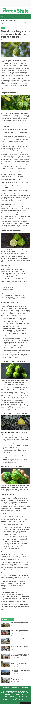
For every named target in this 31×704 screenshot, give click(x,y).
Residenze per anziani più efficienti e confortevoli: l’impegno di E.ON (19, 639)
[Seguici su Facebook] (5, 16)
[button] (29, 16)
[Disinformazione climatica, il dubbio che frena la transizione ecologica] (5, 648)
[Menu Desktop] (2, 16)
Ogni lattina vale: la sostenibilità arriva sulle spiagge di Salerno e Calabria (20, 655)
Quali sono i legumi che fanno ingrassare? (15, 129)
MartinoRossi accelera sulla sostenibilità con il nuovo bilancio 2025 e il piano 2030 (20, 623)
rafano (3, 437)
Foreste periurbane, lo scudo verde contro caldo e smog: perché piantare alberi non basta (19, 663)
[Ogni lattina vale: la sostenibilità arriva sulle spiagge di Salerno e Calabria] (5, 656)
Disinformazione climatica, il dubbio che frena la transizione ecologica (20, 647)
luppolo (20, 323)
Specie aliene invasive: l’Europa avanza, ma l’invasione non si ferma (20, 678)
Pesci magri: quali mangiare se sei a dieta (15, 132)
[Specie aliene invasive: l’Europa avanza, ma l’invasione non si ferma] (5, 680)
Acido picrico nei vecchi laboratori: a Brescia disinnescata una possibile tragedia (19, 632)
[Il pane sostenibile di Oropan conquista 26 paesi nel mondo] (5, 672)
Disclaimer (6, 687)
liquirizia (7, 187)
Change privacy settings (25, 702)
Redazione (25, 687)
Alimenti (3, 27)
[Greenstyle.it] (15, 10)
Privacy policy (16, 687)
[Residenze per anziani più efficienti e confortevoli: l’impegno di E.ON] (5, 640)
